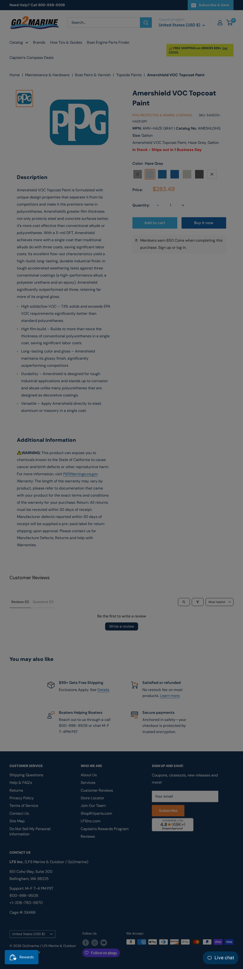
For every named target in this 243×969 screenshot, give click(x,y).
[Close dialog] (186, 429)
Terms (80, 533)
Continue (121, 494)
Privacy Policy (64, 533)
